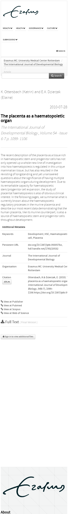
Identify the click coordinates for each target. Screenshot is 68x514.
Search (58, 75)
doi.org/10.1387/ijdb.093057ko (45, 244)
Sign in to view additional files (18, 336)
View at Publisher (13, 301)
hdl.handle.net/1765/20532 (43, 248)
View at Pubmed (12, 305)
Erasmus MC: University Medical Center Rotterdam (32, 60)
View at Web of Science (16, 313)
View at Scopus (11, 309)
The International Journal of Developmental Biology (33, 64)
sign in (61, 51)
